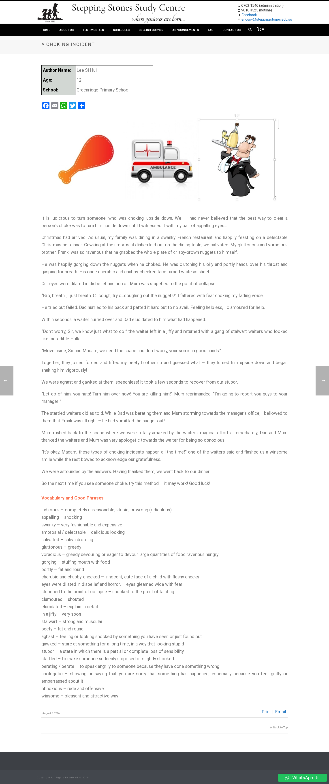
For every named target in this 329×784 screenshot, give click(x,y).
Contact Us (231, 30)
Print (266, 712)
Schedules (121, 30)
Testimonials (93, 30)
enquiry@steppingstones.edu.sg (266, 19)
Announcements (185, 30)
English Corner (151, 30)
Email (280, 712)
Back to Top (280, 727)
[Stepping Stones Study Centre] (50, 12)
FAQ (210, 30)
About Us (66, 30)
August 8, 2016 (51, 713)
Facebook (249, 15)
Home (46, 30)
